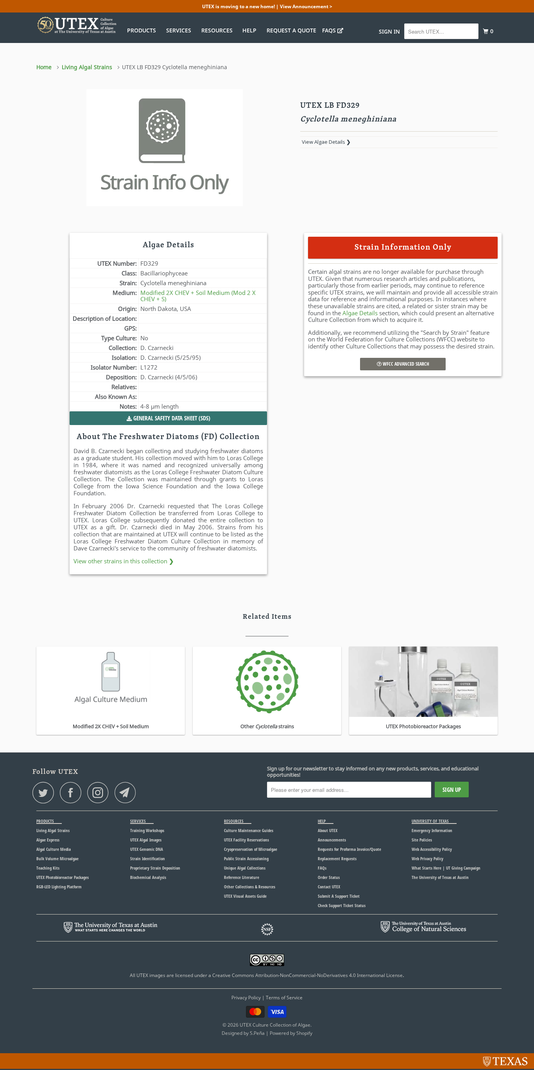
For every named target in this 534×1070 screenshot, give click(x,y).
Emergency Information (432, 830)
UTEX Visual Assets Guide (245, 896)
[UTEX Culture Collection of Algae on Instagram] (100, 792)
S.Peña (257, 1033)
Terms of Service (284, 997)
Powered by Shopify (291, 1033)
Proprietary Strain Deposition (155, 868)
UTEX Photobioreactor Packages (62, 877)
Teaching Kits (47, 868)
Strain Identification (147, 858)
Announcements (332, 840)
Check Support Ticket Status (342, 905)
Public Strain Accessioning (246, 858)
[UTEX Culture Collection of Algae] (76, 25)
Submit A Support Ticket (339, 896)
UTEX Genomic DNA (146, 849)
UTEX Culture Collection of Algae (275, 1025)
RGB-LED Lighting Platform (59, 886)
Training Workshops (147, 830)
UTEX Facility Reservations (246, 840)
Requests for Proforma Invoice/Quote (349, 849)
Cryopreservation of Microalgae (250, 849)
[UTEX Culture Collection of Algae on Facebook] (73, 792)
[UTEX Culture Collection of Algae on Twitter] (45, 792)
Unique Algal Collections (244, 868)
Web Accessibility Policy (432, 849)
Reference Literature (241, 877)
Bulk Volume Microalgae (57, 858)
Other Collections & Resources (249, 886)
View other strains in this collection (123, 561)
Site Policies (422, 840)
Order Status (329, 877)
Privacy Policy (246, 997)
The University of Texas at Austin (440, 877)
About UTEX (327, 830)
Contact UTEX (329, 886)
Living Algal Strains (53, 830)
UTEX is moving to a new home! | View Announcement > (267, 6)
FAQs (329, 30)
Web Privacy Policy (427, 858)
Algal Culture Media (53, 849)
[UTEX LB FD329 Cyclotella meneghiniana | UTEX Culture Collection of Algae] (164, 148)
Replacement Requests (337, 858)
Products (143, 30)
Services (180, 30)
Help (251, 30)
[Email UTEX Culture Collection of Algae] (127, 792)
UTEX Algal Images (145, 840)
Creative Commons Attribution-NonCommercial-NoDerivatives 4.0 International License (307, 975)
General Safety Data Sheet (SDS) (171, 418)
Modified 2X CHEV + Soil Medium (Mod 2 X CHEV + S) (198, 296)
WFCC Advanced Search (405, 364)
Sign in (389, 31)
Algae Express (47, 840)
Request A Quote (291, 30)
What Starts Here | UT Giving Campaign (446, 868)
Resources (218, 30)
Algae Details (360, 313)
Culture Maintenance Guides (248, 830)
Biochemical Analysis (148, 877)
